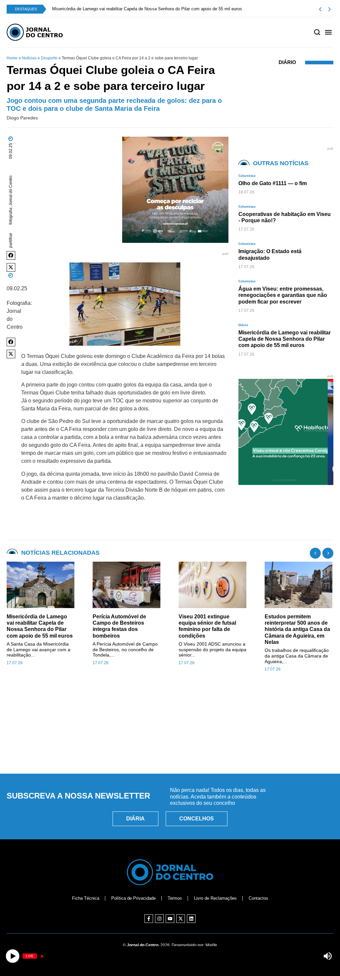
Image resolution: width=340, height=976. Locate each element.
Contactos (258, 898)
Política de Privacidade (133, 898)
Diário (287, 62)
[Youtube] (170, 918)
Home (12, 58)
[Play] (12, 956)
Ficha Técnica (85, 898)
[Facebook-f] (148, 918)
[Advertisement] (170, 738)
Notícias (29, 58)
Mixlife (211, 945)
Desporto (49, 58)
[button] (11, 255)
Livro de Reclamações (215, 898)
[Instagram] (159, 918)
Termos (175, 898)
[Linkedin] (191, 918)
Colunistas (247, 175)
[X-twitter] (180, 918)
